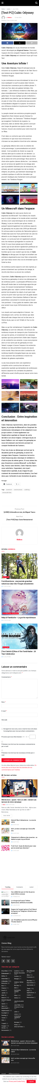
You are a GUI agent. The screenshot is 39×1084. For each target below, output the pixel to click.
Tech (28, 988)
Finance (4, 988)
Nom (4, 702)
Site (28, 975)
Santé (3, 1004)
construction (18, 489)
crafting (27, 489)
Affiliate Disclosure (14, 1073)
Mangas (16, 978)
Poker (16, 1024)
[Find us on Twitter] (8, 961)
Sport (3, 1006)
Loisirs (8, 9)
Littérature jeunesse (10, 613)
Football (4, 1013)
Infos (3, 976)
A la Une (6, 577)
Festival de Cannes (17, 991)
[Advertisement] (20, 499)
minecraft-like (6, 492)
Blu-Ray (16, 985)
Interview (5, 978)
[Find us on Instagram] (13, 961)
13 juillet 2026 (6, 656)
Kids (3, 995)
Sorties (29, 980)
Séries (16, 998)
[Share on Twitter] (20, 43)
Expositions (30, 982)
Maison (4, 997)
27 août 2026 (10, 804)
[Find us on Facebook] (3, 961)
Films (15, 995)
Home (3, 9)
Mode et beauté (6, 1000)
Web (28, 990)
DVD (15, 988)
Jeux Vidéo (15, 9)
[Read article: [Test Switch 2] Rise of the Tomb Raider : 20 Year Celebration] (20, 636)
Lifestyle (4, 981)
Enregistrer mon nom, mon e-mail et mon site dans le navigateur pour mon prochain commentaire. (20, 730)
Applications (30, 992)
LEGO (15, 1011)
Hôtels (4, 1028)
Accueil (4, 1073)
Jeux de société (8, 795)
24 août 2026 (15, 841)
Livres (16, 1014)
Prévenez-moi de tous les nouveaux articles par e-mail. (18, 754)
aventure (9, 489)
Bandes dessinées (19, 973)
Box (3, 985)
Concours (30, 977)
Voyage (4, 1026)
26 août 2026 (15, 824)
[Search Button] (36, 3)
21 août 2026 (15, 850)
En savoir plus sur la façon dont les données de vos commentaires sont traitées (19, 767)
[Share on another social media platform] (32, 43)
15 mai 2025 (17, 17)
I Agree (31, 1081)
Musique (16, 1022)
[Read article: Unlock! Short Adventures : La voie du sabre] (6, 822)
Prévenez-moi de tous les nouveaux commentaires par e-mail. (18, 745)
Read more (7, 815)
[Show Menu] (2, 3)
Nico (4, 804)
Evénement (5, 973)
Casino (29, 995)
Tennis (3, 1017)
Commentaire (7, 677)
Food (3, 990)
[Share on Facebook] (7, 43)
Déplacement (5, 1010)
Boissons (4, 983)
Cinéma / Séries (18, 982)
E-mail (4, 711)
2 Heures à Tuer (19, 1007)
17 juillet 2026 (6, 586)
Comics (16, 976)
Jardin (3, 993)
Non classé (30, 971)
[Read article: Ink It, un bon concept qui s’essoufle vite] (6, 831)
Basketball (5, 1008)
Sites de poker (18, 1026)
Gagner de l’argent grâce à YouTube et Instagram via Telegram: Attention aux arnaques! (24, 911)
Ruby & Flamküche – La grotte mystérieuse (19, 617)
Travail (4, 1023)
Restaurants (5, 1030)
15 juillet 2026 (6, 620)
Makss (10, 17)
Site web (4, 720)
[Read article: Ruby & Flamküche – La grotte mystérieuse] (20, 602)
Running (4, 1015)
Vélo (3, 1020)
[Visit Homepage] (19, 3)
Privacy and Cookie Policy (17, 1081)
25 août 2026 (15, 833)
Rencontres (30, 997)
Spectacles (30, 985)
